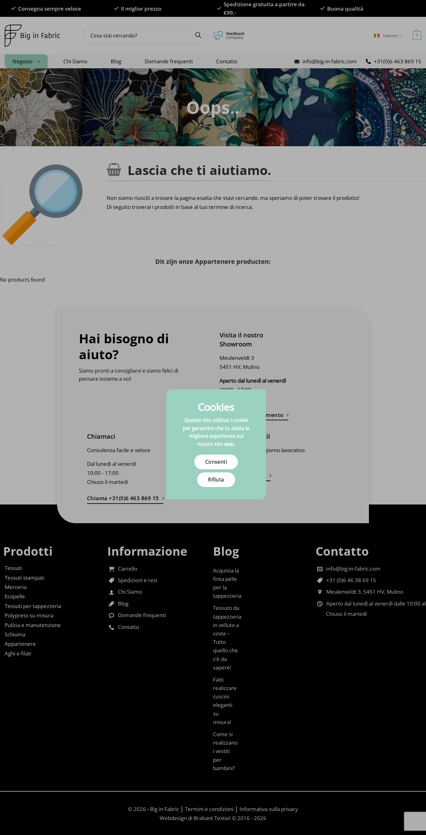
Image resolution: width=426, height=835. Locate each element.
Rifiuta (216, 479)
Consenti (216, 461)
